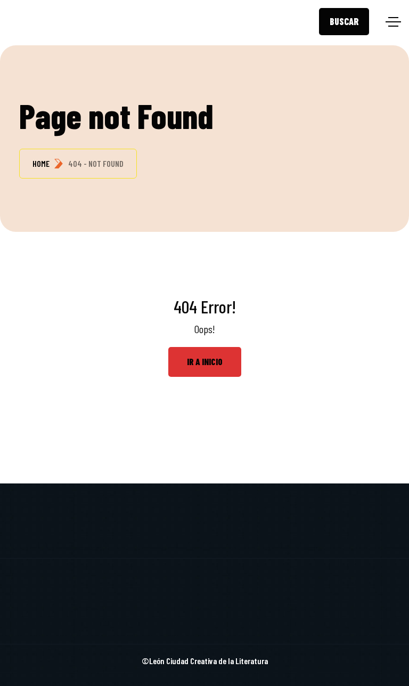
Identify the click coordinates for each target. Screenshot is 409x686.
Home (41, 163)
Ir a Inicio (205, 361)
